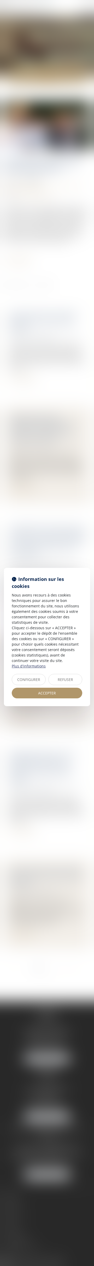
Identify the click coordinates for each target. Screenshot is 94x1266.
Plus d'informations (29, 666)
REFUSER (65, 679)
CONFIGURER (28, 679)
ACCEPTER (47, 693)
